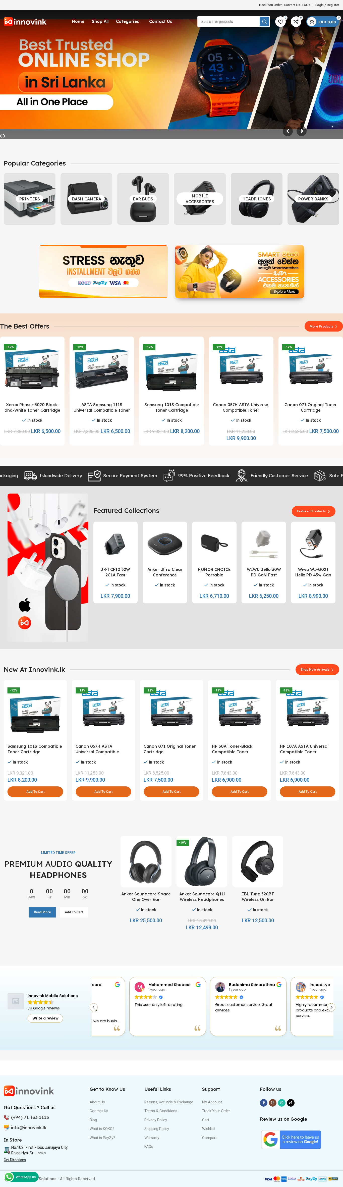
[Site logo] (25, 21)
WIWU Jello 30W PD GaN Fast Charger (264, 575)
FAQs (306, 5)
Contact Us (292, 5)
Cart (205, 1120)
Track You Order (270, 5)
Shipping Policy (156, 1128)
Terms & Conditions (160, 1111)
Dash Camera (86, 198)
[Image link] (29, 1090)
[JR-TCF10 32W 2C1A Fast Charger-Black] (115, 543)
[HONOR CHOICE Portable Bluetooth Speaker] (214, 543)
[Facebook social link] (263, 1103)
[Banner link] (103, 272)
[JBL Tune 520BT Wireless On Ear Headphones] (257, 861)
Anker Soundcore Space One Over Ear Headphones (146, 899)
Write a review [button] (45, 1018)
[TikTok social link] (291, 1103)
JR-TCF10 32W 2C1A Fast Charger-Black (115, 575)
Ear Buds (143, 198)
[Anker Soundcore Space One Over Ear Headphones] (146, 861)
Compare (209, 1138)
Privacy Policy (155, 1120)
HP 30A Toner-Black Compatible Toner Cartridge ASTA (164, 752)
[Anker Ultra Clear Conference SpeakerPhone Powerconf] (164, 543)
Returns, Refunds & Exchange (168, 1102)
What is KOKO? (102, 1128)
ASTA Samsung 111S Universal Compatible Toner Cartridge (102, 410)
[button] (35, 791)
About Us (97, 1102)
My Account (212, 1102)
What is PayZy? (102, 1138)
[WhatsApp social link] (281, 1103)
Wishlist (208, 1128)
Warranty (151, 1138)
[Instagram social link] (272, 1103)
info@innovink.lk (28, 1127)
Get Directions (15, 1160)
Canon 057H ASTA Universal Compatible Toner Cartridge (241, 410)
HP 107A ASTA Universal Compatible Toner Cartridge (236, 752)
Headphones (257, 198)
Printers (29, 198)
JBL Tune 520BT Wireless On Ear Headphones (257, 899)
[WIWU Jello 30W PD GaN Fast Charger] (263, 543)
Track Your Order (216, 1111)
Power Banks (313, 198)
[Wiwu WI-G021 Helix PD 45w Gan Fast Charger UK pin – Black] (313, 543)
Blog (93, 1120)
